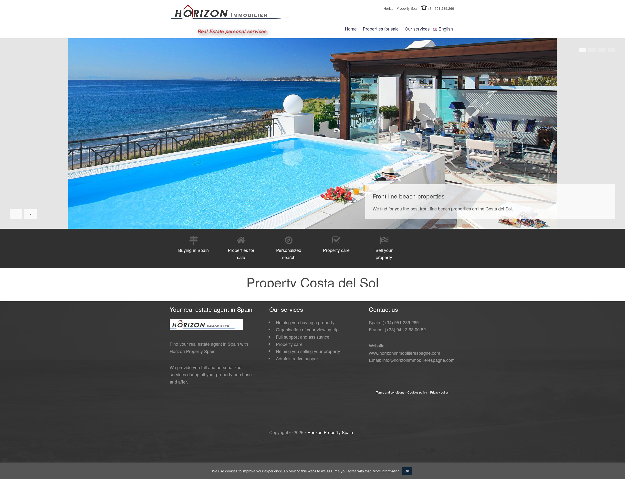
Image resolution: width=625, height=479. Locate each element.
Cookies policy (417, 392)
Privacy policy (439, 392)
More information (386, 470)
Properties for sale (381, 28)
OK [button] (407, 471)
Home (351, 28)
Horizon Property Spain (330, 432)
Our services (417, 28)
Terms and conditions (390, 392)
